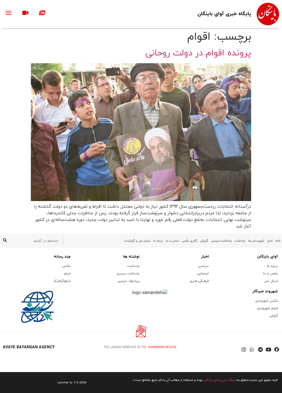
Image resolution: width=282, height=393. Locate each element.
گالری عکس (189, 241)
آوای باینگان (267, 256)
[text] (45, 382)
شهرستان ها (256, 241)
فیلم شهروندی (267, 308)
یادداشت (239, 241)
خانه (278, 241)
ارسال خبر (271, 281)
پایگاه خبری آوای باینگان (224, 13)
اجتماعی (203, 273)
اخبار (270, 241)
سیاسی (203, 266)
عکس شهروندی (266, 301)
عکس (66, 266)
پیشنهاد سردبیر (129, 281)
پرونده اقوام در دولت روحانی (198, 53)
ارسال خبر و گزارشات (137, 241)
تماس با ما (172, 241)
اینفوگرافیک (61, 281)
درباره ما (158, 241)
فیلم (67, 273)
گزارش (204, 241)
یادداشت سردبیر (221, 241)
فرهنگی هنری (199, 281)
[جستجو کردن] (4, 241)
